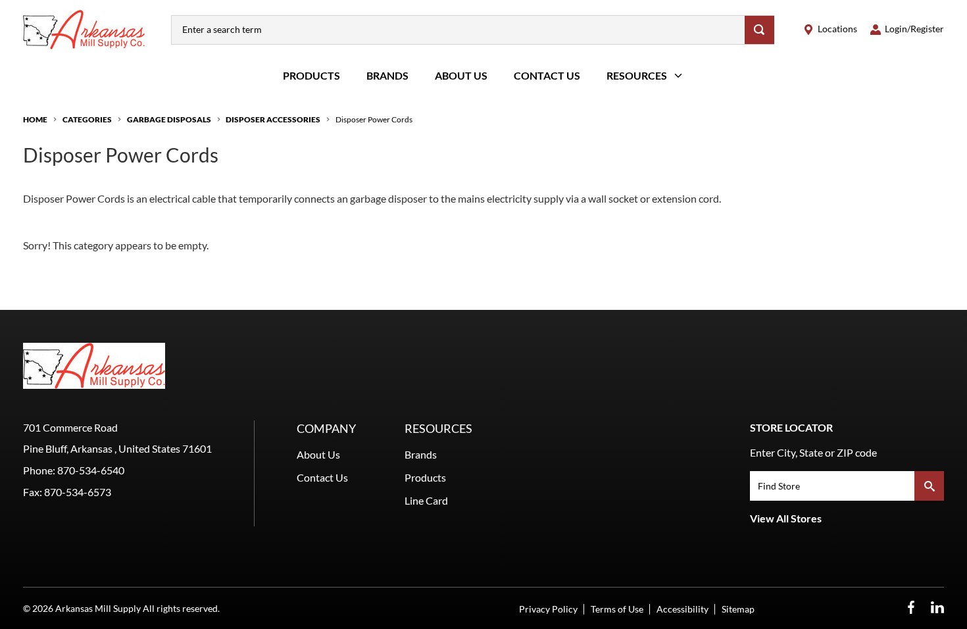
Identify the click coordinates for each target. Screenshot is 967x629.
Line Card (426, 500)
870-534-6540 (90, 470)
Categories (87, 119)
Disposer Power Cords (373, 119)
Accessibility (682, 609)
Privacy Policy (548, 609)
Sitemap (738, 609)
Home (35, 119)
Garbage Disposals (169, 119)
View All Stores (786, 518)
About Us (461, 75)
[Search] (759, 30)
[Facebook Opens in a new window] (911, 607)
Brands (387, 75)
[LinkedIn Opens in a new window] (937, 607)
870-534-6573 (77, 492)
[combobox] (458, 30)
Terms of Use (617, 609)
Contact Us (547, 75)
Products (311, 75)
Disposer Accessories (273, 119)
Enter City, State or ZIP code (813, 452)
